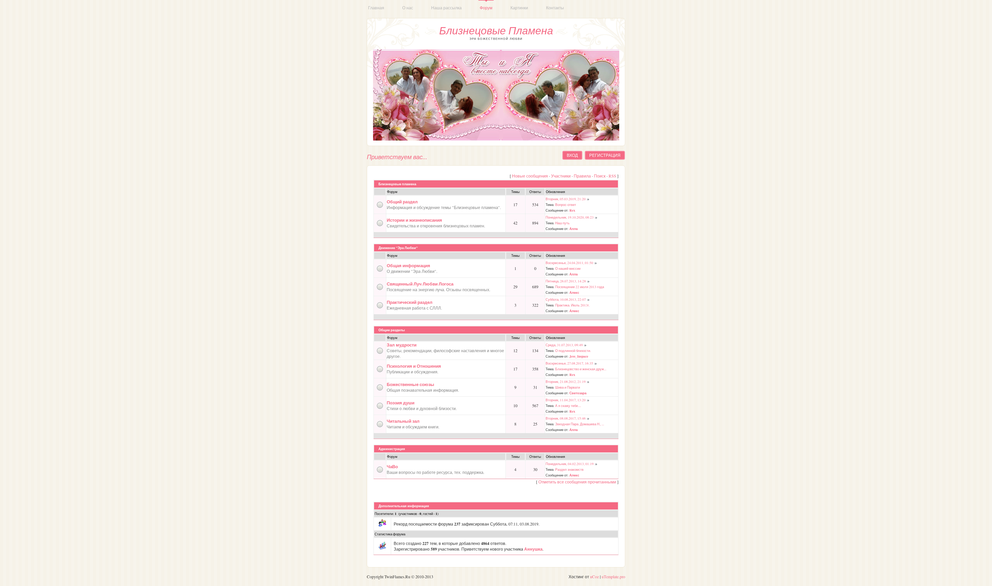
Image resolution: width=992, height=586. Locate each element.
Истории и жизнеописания (414, 220)
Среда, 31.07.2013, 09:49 (564, 345)
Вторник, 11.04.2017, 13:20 (566, 400)
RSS (612, 176)
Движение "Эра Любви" (398, 247)
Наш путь (562, 223)
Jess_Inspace (578, 356)
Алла (573, 228)
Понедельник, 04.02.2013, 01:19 (570, 463)
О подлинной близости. (573, 350)
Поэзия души (400, 402)
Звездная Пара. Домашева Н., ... (579, 424)
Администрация (391, 448)
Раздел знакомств (569, 469)
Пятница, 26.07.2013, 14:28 (566, 281)
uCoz (594, 576)
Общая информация (408, 265)
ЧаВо (392, 466)
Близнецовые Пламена (496, 30)
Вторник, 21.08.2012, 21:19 (566, 381)
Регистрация (605, 155)
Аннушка (533, 549)
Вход (572, 155)
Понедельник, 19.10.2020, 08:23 (570, 217)
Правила (582, 176)
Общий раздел (402, 201)
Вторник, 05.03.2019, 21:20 (566, 199)
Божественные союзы (410, 384)
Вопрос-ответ (565, 204)
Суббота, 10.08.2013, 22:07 (566, 299)
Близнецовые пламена (397, 184)
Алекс (574, 292)
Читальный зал (403, 421)
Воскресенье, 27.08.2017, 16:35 (569, 363)
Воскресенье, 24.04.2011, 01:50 (569, 262)
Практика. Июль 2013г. (572, 305)
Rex (572, 210)
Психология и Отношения (414, 366)
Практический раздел (409, 302)
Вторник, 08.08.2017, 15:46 (566, 418)
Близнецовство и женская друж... (580, 369)
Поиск (600, 176)
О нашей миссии (567, 268)
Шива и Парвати (567, 387)
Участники (561, 176)
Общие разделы (391, 330)
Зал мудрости (401, 345)
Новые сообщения (530, 176)
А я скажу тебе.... (568, 405)
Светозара (577, 393)
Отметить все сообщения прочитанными (577, 481)
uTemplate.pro (613, 576)
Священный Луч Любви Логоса (420, 284)
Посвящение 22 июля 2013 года (579, 286)
